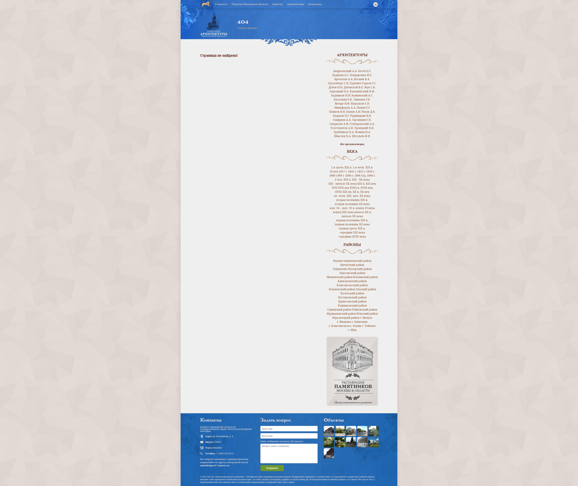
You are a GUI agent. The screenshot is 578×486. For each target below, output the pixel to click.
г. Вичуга (366, 317)
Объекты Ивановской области (250, 4)
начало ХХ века (352, 216)
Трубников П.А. (344, 132)
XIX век (371, 183)
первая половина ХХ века (352, 224)
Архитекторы (295, 4)
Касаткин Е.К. (343, 99)
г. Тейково (369, 326)
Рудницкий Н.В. (361, 115)
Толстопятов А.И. (342, 128)
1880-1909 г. (337, 175)
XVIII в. (355, 187)
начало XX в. (363, 212)
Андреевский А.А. (345, 71)
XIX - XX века (361, 179)
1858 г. (370, 171)
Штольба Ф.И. (361, 136)
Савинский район (339, 309)
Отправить (272, 468)
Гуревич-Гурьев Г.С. (363, 83)
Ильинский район (365, 277)
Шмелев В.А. (342, 136)
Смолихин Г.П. (361, 120)
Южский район (367, 313)
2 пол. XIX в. (343, 179)
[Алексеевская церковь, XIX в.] (373, 431)
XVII (334, 187)
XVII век (343, 187)
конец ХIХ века (343, 212)
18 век (334, 171)
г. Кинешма (360, 321)
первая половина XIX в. (352, 220)
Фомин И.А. (363, 132)
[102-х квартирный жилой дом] (351, 431)
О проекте (221, 4)
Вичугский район (352, 265)
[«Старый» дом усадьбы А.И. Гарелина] (340, 431)
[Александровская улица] (362, 431)
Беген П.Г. (364, 71)
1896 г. (349, 175)
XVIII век (366, 187)
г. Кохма (355, 326)
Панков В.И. (337, 111)
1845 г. (352, 171)
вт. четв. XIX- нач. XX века (352, 196)
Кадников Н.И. (341, 95)
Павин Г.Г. (363, 107)
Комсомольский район (352, 285)
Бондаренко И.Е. (361, 75)
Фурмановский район (341, 313)
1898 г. (371, 175)
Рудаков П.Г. (341, 115)
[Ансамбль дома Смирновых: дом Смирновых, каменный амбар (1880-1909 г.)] (362, 442)
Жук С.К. (370, 87)
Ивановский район (340, 277)
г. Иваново (344, 321)
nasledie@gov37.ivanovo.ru (214, 465)
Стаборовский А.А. (362, 124)
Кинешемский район (352, 281)
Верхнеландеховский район (352, 261)
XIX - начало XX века (342, 183)
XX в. (356, 192)
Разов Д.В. (368, 111)
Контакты (315, 4)
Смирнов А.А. (342, 120)
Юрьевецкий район (345, 317)
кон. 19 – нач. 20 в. (342, 208)
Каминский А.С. (362, 95)
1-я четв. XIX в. (363, 167)
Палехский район (352, 293)
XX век (364, 192)
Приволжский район (352, 301)
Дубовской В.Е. (354, 87)
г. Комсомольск (339, 326)
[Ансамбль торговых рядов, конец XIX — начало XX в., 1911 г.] (329, 453)
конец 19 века (365, 208)
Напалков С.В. (360, 103)
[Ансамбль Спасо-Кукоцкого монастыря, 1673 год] (373, 442)
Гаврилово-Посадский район (352, 269)
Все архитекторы (352, 144)
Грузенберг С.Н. (338, 83)
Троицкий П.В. (364, 128)
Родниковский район (352, 305)
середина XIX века (352, 232)
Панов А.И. (353, 111)
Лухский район (366, 289)
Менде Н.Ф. (342, 103)
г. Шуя (352, 330)
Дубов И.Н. (336, 87)
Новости (277, 4)
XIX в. (361, 183)
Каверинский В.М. (362, 91)
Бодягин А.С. (341, 75)
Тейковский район (364, 309)
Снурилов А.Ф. (339, 124)
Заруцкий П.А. (339, 91)
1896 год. (360, 175)
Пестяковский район (352, 297)
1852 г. (361, 171)
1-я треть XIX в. (341, 167)
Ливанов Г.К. (362, 99)
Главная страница (247, 28)
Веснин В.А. (362, 79)
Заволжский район (352, 273)
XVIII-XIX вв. (343, 192)
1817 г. (343, 171)
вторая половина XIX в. (352, 200)
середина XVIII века (352, 236)
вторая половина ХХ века (352, 204)
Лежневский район (341, 289)
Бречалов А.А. (343, 79)
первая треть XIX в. (352, 228)
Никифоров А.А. (345, 107)
